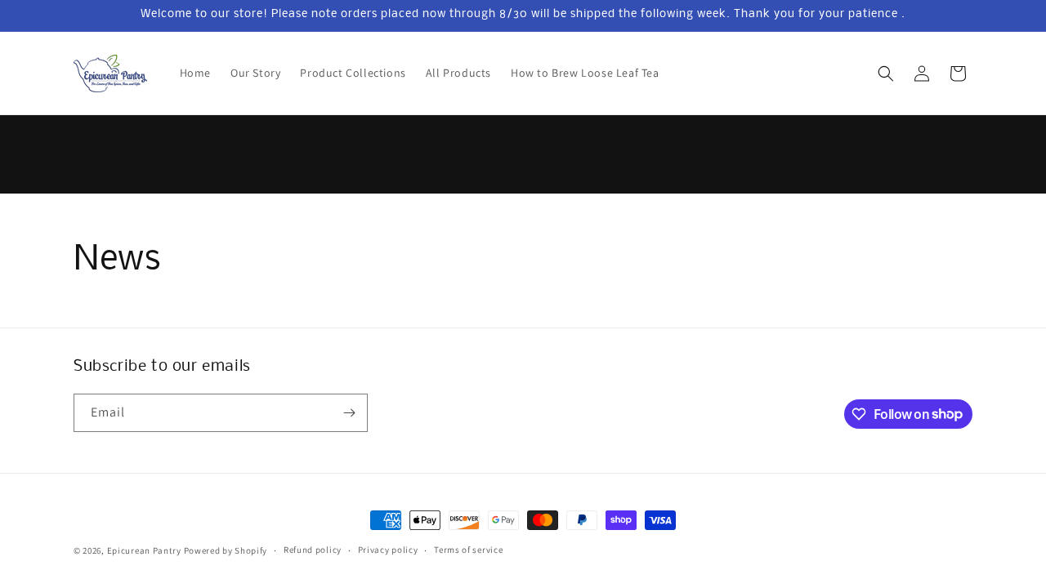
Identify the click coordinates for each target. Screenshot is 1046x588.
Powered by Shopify (226, 550)
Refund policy (313, 549)
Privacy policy (388, 549)
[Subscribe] (349, 413)
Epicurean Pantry (144, 550)
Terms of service (468, 549)
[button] (886, 73)
